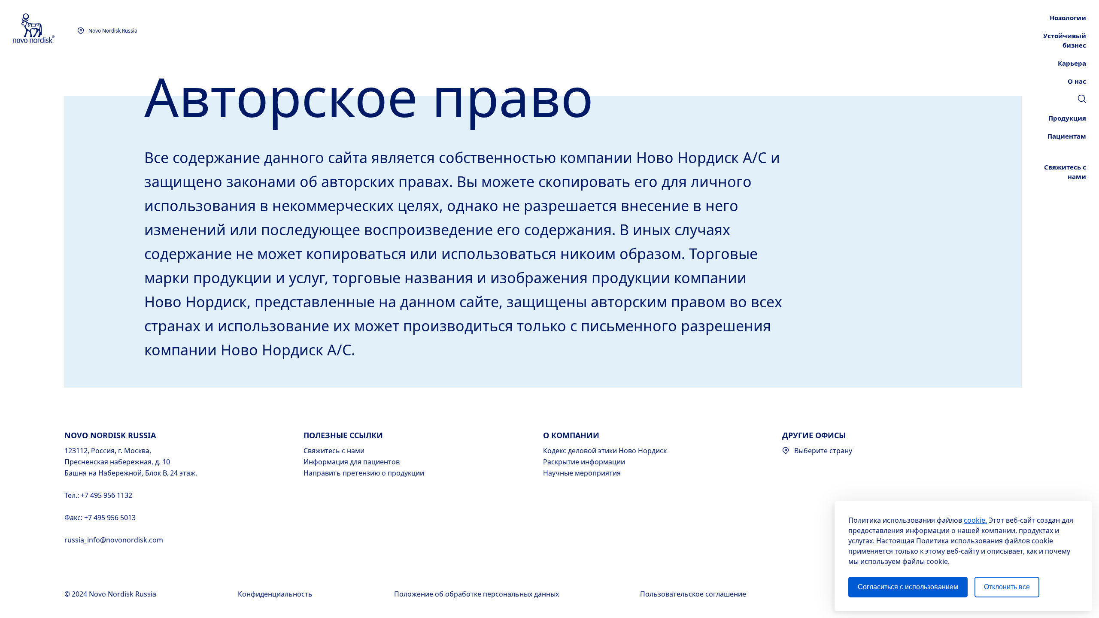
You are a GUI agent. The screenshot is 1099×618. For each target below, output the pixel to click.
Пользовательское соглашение (694, 594)
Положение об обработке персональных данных (477, 594)
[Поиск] (1082, 100)
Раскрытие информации (584, 462)
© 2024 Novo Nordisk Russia (111, 594)
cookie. (975, 520)
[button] (1082, 98)
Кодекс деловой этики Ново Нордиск (605, 450)
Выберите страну (823, 450)
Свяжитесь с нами (334, 450)
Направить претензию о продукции (364, 473)
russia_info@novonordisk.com (113, 540)
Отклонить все (1007, 587)
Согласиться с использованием (908, 587)
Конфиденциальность (276, 594)
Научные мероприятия (582, 473)
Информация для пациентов (352, 462)
